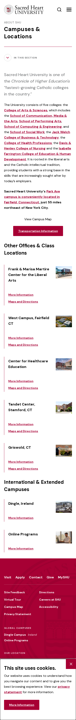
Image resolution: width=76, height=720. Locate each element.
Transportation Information (38, 231)
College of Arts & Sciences (25, 110)
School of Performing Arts (40, 121)
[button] (69, 10)
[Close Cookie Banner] (71, 664)
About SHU (12, 22)
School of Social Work (27, 132)
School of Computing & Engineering (33, 126)
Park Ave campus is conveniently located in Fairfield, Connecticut (32, 196)
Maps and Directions (23, 301)
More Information (21, 705)
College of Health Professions (28, 143)
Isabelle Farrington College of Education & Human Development (37, 153)
